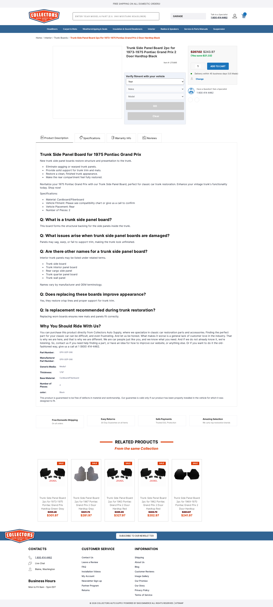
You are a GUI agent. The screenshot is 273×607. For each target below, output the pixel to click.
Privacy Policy (142, 590)
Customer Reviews (144, 571)
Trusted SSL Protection (166, 422)
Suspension (219, 29)
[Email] (196, 99)
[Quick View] (61, 466)
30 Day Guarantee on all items (114, 422)
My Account (88, 576)
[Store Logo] (20, 536)
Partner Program (90, 585)
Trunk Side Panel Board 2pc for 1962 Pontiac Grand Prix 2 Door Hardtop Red (153, 503)
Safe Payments (164, 419)
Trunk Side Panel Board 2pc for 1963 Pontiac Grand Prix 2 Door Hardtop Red (120, 503)
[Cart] (243, 16)
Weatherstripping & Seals (95, 29)
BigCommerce (144, 603)
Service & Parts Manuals (196, 29)
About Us (140, 562)
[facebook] (190, 99)
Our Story (140, 585)
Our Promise (141, 580)
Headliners (52, 29)
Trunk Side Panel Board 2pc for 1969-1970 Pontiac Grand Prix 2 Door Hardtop (187, 503)
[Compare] (61, 482)
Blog (137, 566)
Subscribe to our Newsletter (136, 536)
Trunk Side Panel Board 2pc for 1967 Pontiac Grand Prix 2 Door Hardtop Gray (86, 503)
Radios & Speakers (170, 29)
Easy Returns (108, 419)
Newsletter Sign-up (92, 580)
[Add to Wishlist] (61, 474)
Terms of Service (143, 595)
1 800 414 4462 (205, 92)
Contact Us (87, 557)
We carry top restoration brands (216, 422)
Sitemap (179, 603)
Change (200, 79)
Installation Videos (91, 571)
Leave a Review (90, 562)
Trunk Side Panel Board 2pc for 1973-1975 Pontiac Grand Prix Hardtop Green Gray (52, 503)
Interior (151, 29)
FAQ (84, 566)
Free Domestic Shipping (65, 420)
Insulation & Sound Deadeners (127, 29)
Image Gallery (142, 576)
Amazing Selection (213, 419)
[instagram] (200, 549)
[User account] (234, 16)
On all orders (57, 423)
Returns (86, 590)
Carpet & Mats (70, 29)
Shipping (139, 557)
